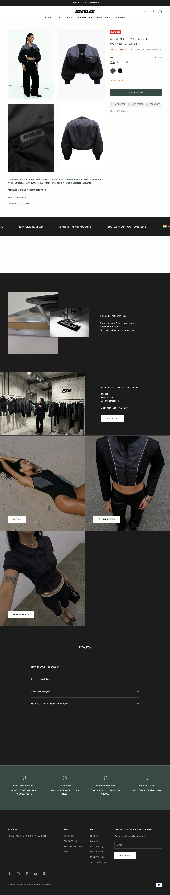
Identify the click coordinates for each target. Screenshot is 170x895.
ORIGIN (108, 18)
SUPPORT (120, 18)
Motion (69, 18)
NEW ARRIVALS (21, 614)
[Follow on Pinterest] (27, 873)
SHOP (48, 18)
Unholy (58, 18)
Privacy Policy (97, 856)
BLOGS (67, 851)
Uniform (81, 18)
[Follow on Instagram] (18, 873)
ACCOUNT (69, 836)
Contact (94, 836)
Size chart (157, 57)
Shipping (94, 841)
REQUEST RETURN (73, 846)
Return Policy (96, 846)
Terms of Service (98, 862)
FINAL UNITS (95, 18)
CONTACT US (112, 418)
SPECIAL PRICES (106, 519)
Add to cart (136, 93)
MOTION (17, 519)
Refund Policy (97, 851)
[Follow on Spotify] (44, 873)
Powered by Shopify (38, 885)
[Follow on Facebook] (9, 873)
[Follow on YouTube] (35, 873)
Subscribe (125, 855)
